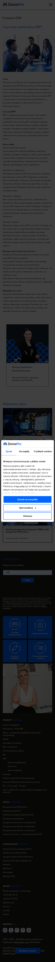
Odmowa (27, 516)
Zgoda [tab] (9, 451)
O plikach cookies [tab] (43, 451)
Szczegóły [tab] (24, 451)
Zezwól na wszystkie (27, 499)
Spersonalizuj (26, 508)
